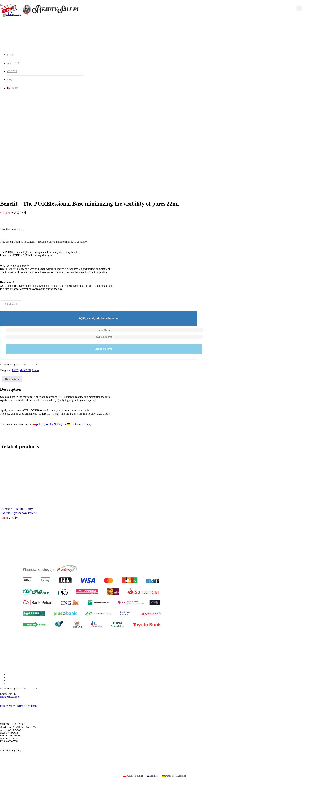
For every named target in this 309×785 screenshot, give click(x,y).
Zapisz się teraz (103, 348)
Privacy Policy (7, 706)
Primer (35, 370)
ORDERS (12, 71)
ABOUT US (13, 63)
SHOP (10, 55)
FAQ (9, 79)
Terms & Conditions (27, 706)
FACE (15, 370)
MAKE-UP (25, 370)
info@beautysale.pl (9, 696)
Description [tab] (12, 379)
